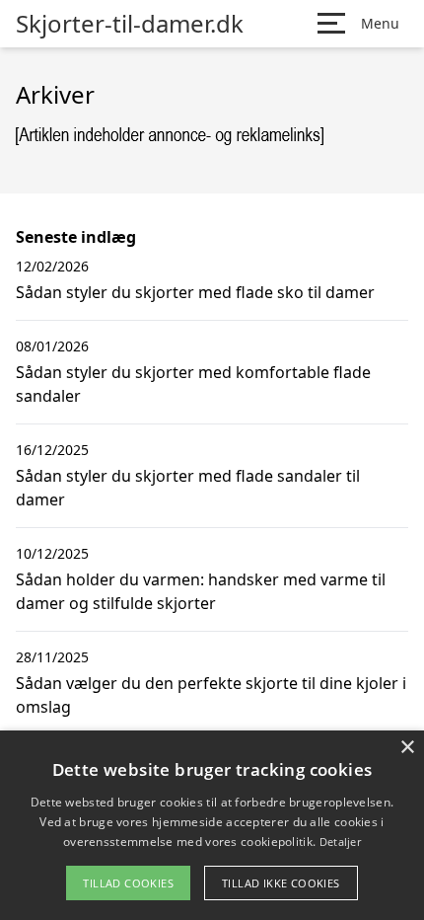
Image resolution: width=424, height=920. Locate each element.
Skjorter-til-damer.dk (130, 23)
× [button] (406, 747)
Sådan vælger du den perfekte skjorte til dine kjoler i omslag (211, 695)
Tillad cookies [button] (128, 883)
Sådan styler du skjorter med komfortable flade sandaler (193, 384)
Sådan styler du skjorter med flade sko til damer (195, 292)
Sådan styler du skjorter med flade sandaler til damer (188, 487)
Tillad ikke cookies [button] (281, 883)
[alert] (212, 825)
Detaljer (340, 841)
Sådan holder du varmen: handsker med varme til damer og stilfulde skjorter (201, 591)
